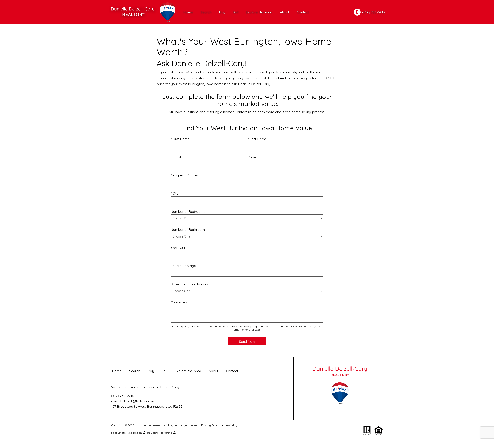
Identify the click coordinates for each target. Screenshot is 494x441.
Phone (253, 157)
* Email (176, 157)
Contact (303, 12)
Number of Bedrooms (188, 211)
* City (174, 193)
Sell (235, 12)
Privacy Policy (210, 425)
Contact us (243, 112)
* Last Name (257, 139)
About (284, 12)
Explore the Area (259, 12)
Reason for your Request (190, 284)
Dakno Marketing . (163, 432)
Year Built (178, 247)
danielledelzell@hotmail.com (133, 401)
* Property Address (185, 175)
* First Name (180, 139)
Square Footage (183, 266)
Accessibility (229, 425)
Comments (179, 302)
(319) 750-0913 (122, 395)
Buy (222, 12)
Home (188, 12)
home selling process (307, 112)
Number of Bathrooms (188, 229)
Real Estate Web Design (127, 432)
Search (206, 12)
